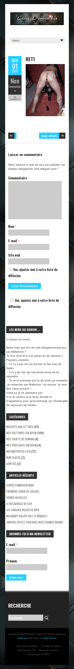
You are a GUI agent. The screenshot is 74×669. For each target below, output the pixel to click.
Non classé (13, 457)
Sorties (11, 463)
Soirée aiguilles (16, 497)
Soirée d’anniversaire (20, 485)
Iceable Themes (49, 638)
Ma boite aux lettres (19, 426)
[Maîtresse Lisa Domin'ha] (37, 14)
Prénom (11, 561)
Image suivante (49, 135)
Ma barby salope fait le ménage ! (26, 516)
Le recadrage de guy (19, 503)
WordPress (22, 638)
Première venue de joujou (22, 491)
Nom (12, 226)
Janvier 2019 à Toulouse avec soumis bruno (34, 522)
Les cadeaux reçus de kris (22, 509)
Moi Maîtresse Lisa (18, 451)
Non (14, 80)
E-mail (13, 240)
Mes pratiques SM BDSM (21, 445)
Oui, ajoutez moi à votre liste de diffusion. (32, 272)
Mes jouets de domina (20, 439)
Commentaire (15, 88)
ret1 (30, 59)
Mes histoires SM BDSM (21, 432)
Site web (14, 255)
